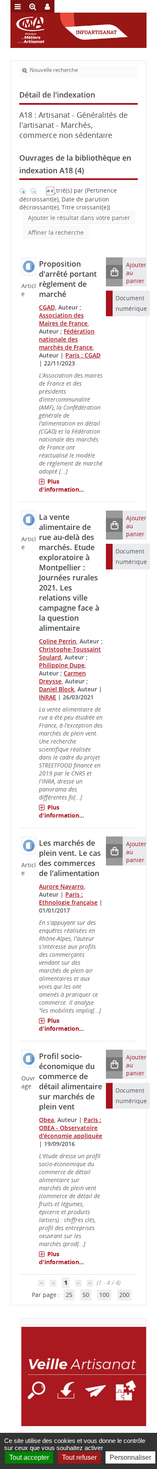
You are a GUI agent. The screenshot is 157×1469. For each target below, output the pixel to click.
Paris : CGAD (82, 355)
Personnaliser (130, 1457)
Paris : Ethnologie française (68, 898)
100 (104, 1295)
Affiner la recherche (56, 232)
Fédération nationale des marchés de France (67, 339)
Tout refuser (79, 1457)
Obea (46, 1120)
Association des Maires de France (63, 319)
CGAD (47, 307)
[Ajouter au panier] (114, 272)
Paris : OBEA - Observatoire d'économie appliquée (70, 1128)
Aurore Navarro (61, 886)
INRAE (47, 697)
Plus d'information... (61, 485)
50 (85, 1295)
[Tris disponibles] (51, 190)
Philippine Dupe (62, 665)
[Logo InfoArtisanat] (83, 1376)
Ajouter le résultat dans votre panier (79, 218)
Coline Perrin (57, 641)
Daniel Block (56, 689)
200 (124, 1295)
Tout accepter (29, 1457)
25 (69, 1295)
